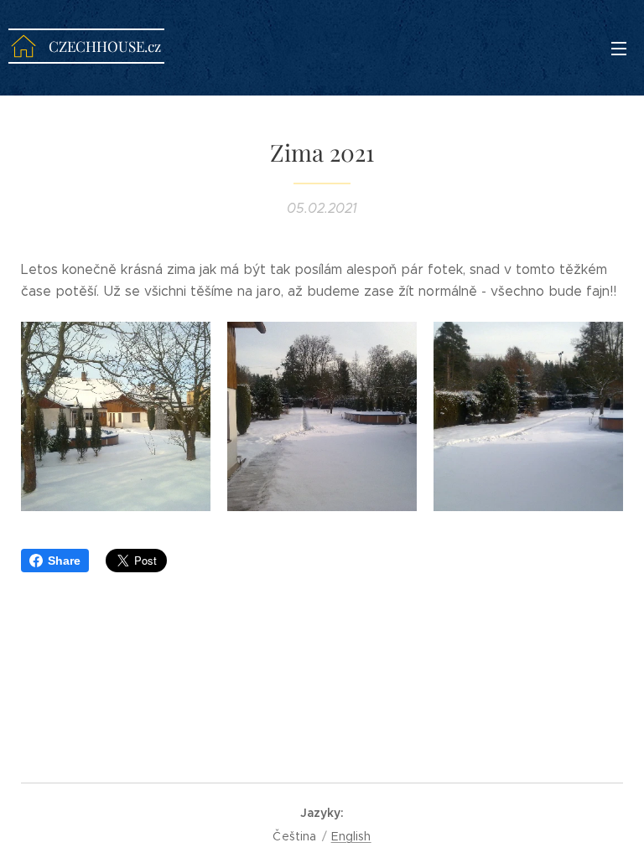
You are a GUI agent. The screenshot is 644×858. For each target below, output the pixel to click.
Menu (619, 48)
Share (64, 560)
